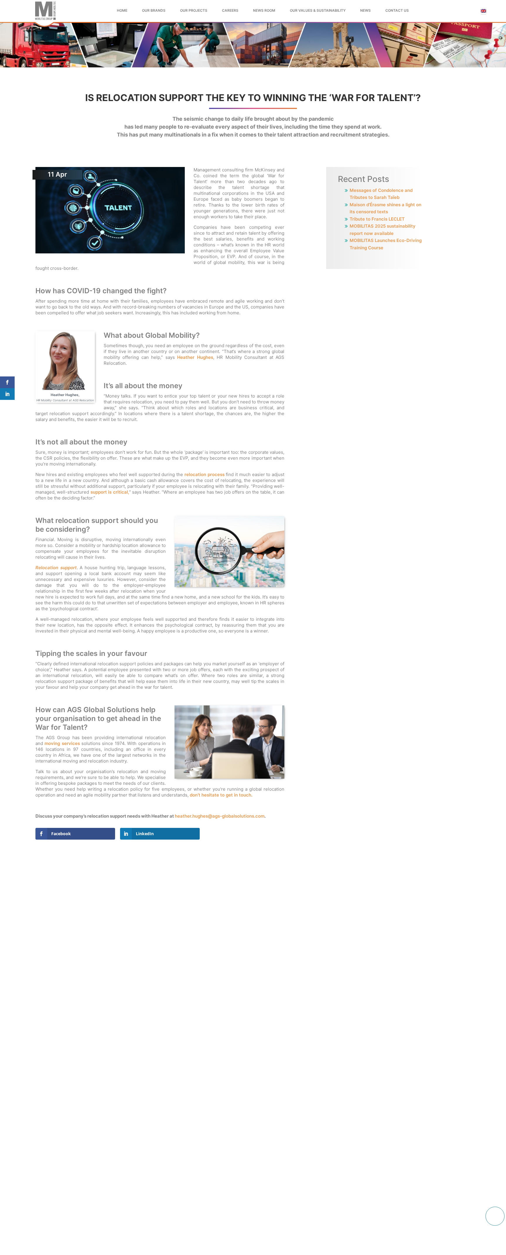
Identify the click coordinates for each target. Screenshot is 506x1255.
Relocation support (56, 567)
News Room (264, 10)
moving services (62, 743)
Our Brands (153, 10)
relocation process (204, 474)
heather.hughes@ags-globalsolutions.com (219, 816)
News (365, 10)
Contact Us (397, 10)
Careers (230, 10)
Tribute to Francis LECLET (377, 219)
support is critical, (109, 492)
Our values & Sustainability (318, 10)
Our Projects (193, 10)
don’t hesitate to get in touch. (221, 795)
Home (122, 10)
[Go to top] (495, 1216)
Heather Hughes (195, 357)
